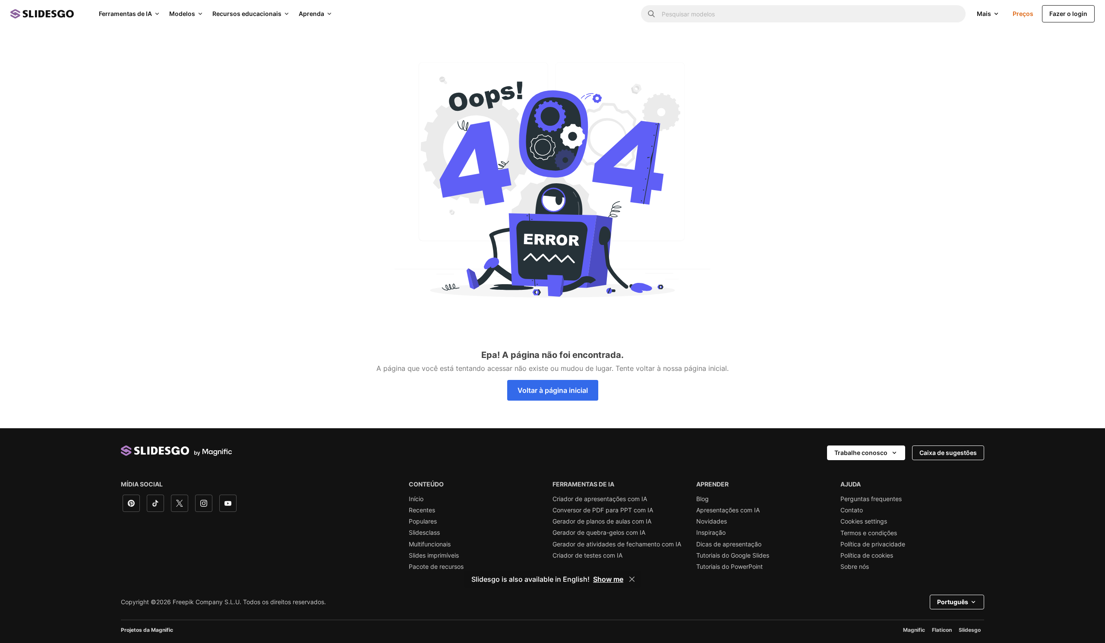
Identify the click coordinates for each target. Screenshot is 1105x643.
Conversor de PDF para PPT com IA (602, 510)
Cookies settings (863, 521)
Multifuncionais (430, 544)
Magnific (914, 630)
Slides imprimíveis (434, 555)
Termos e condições (868, 533)
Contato (851, 510)
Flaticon (942, 630)
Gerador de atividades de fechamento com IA (616, 544)
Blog (702, 499)
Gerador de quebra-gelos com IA (598, 532)
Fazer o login (1068, 13)
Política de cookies (866, 555)
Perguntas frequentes (871, 499)
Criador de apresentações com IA (599, 499)
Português (952, 601)
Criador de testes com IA (587, 555)
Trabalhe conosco (860, 452)
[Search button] (651, 13)
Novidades (711, 521)
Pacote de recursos (436, 566)
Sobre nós (854, 566)
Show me (608, 579)
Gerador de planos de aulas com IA (601, 521)
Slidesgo (970, 630)
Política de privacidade (872, 544)
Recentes (422, 510)
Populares (423, 521)
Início (416, 499)
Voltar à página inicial (553, 390)
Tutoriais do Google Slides (732, 555)
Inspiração (711, 532)
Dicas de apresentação (728, 544)
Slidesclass (424, 532)
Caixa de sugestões (948, 452)
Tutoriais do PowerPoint (729, 566)
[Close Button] (632, 579)
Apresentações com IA (728, 510)
